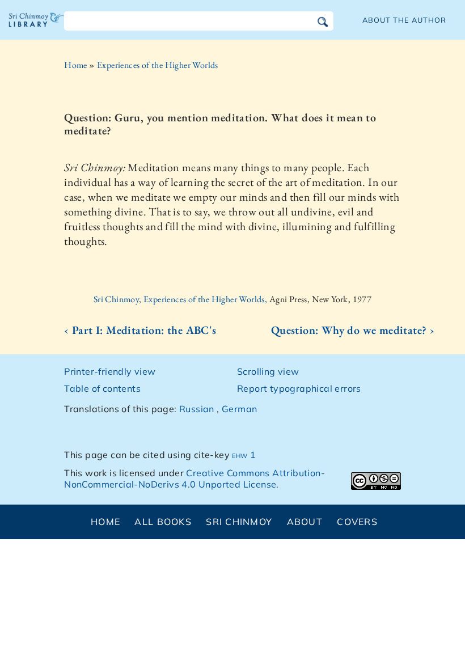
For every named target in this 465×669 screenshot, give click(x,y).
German (239, 408)
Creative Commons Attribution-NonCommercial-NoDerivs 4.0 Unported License (194, 478)
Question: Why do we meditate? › (352, 330)
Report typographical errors (299, 388)
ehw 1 (244, 454)
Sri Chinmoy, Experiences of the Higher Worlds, (181, 299)
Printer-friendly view (109, 371)
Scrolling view (268, 371)
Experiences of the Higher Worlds (157, 65)
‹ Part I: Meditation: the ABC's (140, 330)
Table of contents (102, 388)
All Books (163, 521)
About (305, 521)
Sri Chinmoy (239, 521)
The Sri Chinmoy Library (37, 28)
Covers (357, 521)
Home (75, 65)
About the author (404, 19)
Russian (196, 408)
